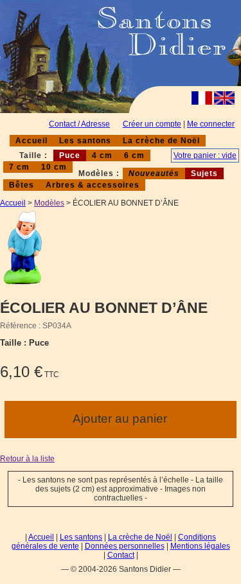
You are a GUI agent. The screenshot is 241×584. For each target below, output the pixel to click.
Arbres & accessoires (92, 185)
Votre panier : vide (205, 155)
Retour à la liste (27, 458)
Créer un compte (152, 123)
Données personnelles (125, 546)
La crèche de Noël (161, 140)
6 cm (134, 155)
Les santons (85, 140)
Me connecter (211, 123)
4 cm (102, 155)
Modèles (49, 203)
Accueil (31, 140)
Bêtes (21, 185)
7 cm (19, 167)
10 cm (54, 167)
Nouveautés (154, 173)
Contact (120, 555)
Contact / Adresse (79, 123)
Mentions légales (200, 546)
